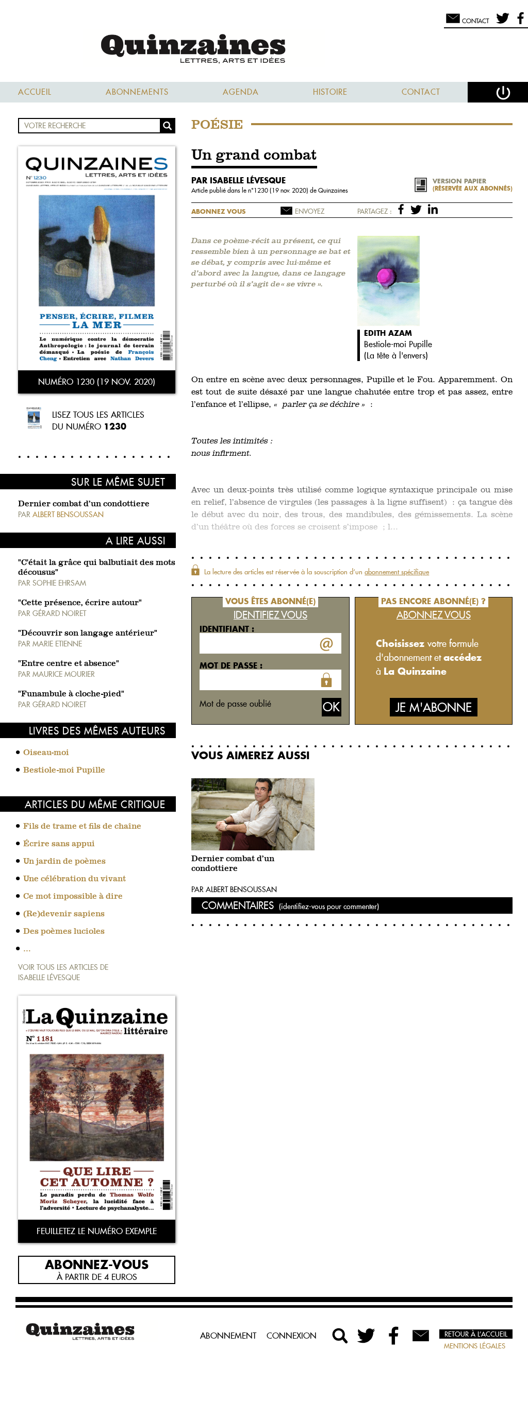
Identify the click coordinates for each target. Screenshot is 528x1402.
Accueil (35, 92)
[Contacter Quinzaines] (421, 1335)
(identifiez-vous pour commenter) (329, 906)
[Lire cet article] (253, 814)
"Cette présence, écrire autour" (80, 603)
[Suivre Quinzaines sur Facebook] (394, 1335)
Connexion (292, 1335)
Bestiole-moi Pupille (64, 770)
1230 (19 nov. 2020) (282, 190)
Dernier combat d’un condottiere (84, 504)
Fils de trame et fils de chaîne (82, 827)
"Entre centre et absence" (68, 664)
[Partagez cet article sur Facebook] (403, 208)
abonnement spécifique (397, 572)
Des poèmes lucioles (64, 932)
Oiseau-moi (46, 753)
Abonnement (228, 1335)
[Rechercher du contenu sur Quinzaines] (340, 1335)
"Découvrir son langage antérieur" (87, 633)
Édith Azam (388, 333)
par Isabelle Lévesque (238, 180)
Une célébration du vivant (74, 879)
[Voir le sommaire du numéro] (96, 259)
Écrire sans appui (59, 844)
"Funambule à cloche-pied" (71, 694)
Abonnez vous (218, 211)
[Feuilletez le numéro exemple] (96, 1109)
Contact (421, 92)
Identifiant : (227, 629)
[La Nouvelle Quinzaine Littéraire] (264, 50)
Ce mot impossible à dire (73, 897)
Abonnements (137, 92)
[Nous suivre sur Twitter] (501, 23)
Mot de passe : (231, 665)
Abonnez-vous (96, 1264)
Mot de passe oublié (235, 703)
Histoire (330, 92)
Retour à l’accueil (475, 1334)
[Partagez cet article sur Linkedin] (433, 208)
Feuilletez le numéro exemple (97, 1231)
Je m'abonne (433, 707)
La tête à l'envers (396, 355)
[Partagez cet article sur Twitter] (418, 208)
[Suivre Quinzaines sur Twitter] (367, 1335)
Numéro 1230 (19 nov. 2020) (96, 382)
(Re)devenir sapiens (64, 914)
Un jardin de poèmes (64, 862)
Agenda (241, 92)
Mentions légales (474, 1346)
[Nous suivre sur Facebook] (519, 23)
